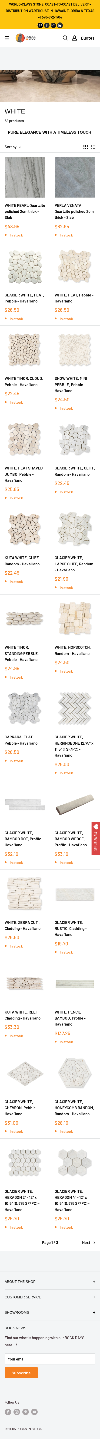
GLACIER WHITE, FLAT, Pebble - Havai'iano (24, 298)
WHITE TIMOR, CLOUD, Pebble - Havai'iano (24, 381)
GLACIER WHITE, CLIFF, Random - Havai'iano (75, 471)
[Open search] (65, 38)
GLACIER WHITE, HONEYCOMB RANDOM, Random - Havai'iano (74, 1107)
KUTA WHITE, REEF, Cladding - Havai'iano (22, 1015)
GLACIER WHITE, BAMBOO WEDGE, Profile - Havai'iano (71, 838)
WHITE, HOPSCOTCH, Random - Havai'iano (73, 650)
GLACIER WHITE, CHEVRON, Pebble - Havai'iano (21, 1107)
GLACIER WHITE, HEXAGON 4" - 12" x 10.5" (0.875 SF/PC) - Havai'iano (72, 1200)
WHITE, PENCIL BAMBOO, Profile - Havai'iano (70, 1018)
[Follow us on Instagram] (16, 1411)
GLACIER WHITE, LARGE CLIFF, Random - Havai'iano (74, 563)
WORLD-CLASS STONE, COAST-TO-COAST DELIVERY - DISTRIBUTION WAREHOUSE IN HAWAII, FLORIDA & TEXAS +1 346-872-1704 (50, 10)
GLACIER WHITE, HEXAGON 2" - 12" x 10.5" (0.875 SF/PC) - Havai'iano (22, 1200)
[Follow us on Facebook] (8, 1411)
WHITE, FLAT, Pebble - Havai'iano (74, 298)
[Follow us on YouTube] (34, 1411)
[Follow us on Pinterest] (25, 1411)
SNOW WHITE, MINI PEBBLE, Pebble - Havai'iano (71, 384)
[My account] (74, 38)
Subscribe (21, 1372)
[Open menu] (7, 38)
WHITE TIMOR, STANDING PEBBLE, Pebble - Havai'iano (22, 653)
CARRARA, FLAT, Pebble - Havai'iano (21, 739)
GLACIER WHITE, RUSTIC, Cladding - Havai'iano (71, 928)
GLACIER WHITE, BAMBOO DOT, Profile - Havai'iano (24, 838)
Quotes (87, 38)
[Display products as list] (93, 147)
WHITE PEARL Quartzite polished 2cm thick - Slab (25, 211)
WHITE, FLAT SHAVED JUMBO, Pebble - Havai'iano (24, 474)
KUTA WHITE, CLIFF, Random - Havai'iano (22, 560)
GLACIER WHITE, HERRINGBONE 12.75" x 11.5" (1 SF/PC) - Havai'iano (74, 745)
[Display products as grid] (85, 147)
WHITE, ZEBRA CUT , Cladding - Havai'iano (22, 925)
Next (86, 1242)
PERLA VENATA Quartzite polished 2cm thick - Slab (74, 211)
